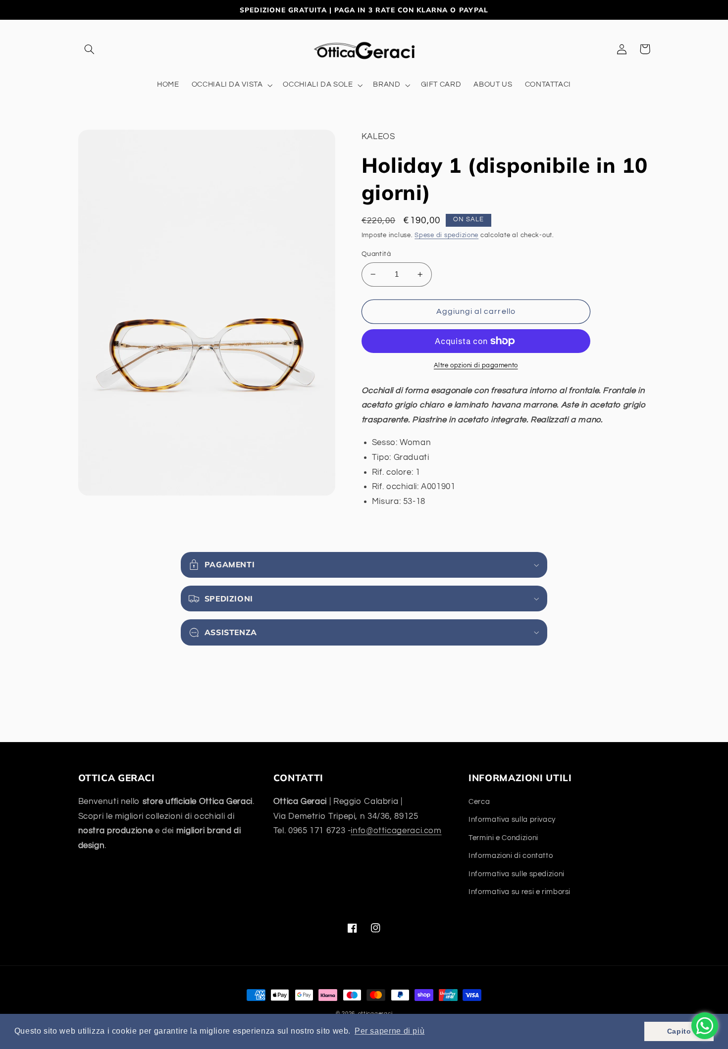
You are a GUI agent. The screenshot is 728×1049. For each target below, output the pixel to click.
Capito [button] (679, 1031)
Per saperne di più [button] (389, 1031)
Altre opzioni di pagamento (476, 365)
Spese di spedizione (446, 235)
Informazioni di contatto (510, 855)
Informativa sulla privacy (512, 819)
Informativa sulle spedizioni (516, 874)
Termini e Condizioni (503, 838)
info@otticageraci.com (396, 830)
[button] (89, 49)
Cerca (479, 801)
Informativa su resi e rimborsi (519, 892)
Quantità (376, 253)
